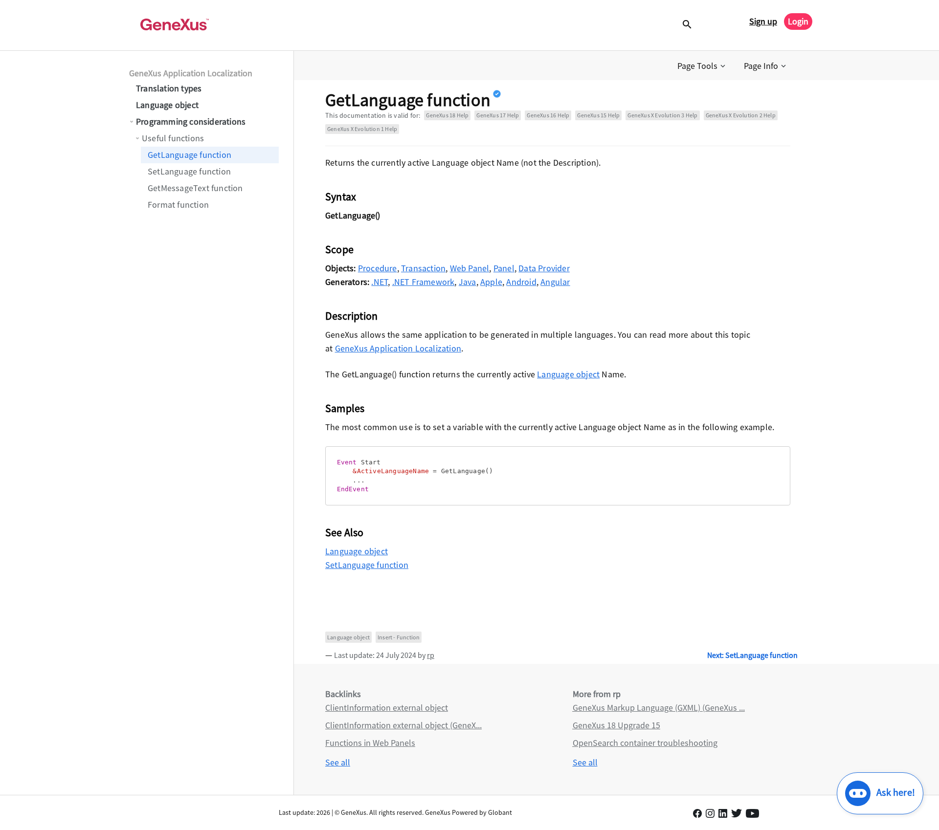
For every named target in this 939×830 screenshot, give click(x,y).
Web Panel (470, 268)
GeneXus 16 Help (548, 115)
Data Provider (544, 268)
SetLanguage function (189, 171)
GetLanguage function (189, 154)
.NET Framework (423, 281)
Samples (344, 408)
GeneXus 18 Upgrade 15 (616, 725)
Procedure (377, 268)
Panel (503, 268)
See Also (344, 532)
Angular (555, 281)
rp (430, 655)
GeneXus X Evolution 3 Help (662, 115)
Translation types (168, 88)
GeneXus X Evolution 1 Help (362, 128)
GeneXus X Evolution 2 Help (741, 115)
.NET (379, 281)
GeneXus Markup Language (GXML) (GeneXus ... (659, 707)
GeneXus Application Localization (190, 73)
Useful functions (173, 138)
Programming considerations (191, 121)
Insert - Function (399, 637)
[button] (702, 66)
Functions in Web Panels (370, 742)
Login (798, 21)
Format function (178, 204)
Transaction (423, 268)
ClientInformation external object (386, 707)
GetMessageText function (195, 188)
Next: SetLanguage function (752, 655)
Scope (339, 249)
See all (337, 762)
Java (467, 281)
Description (351, 316)
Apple (491, 281)
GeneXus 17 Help (497, 115)
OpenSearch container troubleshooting (645, 742)
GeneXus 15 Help (598, 115)
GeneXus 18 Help (447, 115)
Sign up (763, 21)
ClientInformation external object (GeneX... (403, 725)
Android (521, 281)
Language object (167, 104)
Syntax (340, 196)
